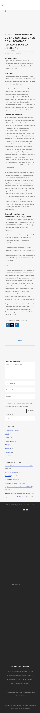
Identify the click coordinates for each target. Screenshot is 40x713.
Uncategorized (8, 452)
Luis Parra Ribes (28, 505)
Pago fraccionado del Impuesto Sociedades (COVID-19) (18, 487)
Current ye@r (9, 414)
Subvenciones (8, 448)
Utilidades (7, 455)
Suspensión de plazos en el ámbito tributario (15, 497)
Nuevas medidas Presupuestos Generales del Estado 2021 (19, 466)
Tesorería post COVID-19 (11, 483)
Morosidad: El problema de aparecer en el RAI (16, 493)
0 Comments (16, 53)
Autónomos (7, 437)
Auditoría (7, 434)
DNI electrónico (8, 479)
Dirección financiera (9, 441)
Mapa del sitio (17, 705)
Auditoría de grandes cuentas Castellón (20, 675)
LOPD (6, 445)
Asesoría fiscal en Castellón (20, 683)
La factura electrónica (10, 472)
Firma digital (8, 476)
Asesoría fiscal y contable (26, 51)
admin (9, 53)
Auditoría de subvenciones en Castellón (20, 679)
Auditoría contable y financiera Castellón (20, 671)
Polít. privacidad (30, 705)
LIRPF (28, 136)
